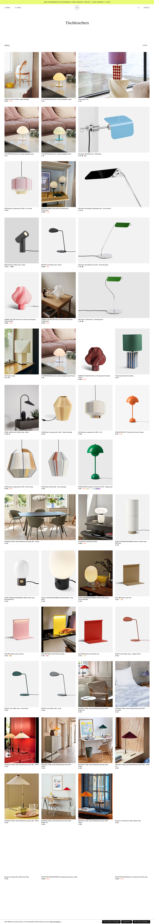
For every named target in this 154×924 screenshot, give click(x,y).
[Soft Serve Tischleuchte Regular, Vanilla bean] (58, 295)
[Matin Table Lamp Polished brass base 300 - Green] (40, 517)
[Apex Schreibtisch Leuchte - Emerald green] (114, 240)
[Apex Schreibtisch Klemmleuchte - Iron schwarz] (114, 184)
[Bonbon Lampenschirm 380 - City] (95, 408)
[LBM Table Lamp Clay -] (132, 573)
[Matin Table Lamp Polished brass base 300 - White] (21, 740)
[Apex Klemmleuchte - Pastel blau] (114, 130)
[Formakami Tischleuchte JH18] (95, 517)
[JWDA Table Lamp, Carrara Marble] (95, 573)
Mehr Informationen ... (56, 921)
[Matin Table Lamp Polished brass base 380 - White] (21, 796)
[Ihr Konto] (138, 7)
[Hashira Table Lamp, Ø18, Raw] (132, 517)
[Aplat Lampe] (21, 351)
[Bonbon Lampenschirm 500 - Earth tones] (21, 462)
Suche (19, 7)
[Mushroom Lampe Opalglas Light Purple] (58, 351)
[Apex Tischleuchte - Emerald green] (114, 295)
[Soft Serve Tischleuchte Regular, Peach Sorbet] (21, 295)
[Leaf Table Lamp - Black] (58, 240)
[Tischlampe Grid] (114, 75)
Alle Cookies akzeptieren (141, 922)
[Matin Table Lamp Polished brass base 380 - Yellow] (95, 796)
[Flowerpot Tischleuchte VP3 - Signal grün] (95, 462)
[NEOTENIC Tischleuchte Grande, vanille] (77, 853)
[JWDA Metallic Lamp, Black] (58, 573)
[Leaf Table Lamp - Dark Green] (21, 684)
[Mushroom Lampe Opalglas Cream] (58, 75)
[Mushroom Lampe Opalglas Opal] (21, 130)
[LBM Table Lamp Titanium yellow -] (58, 629)
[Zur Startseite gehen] (77, 7)
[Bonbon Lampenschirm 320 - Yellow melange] (58, 408)
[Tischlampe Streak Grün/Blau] (132, 351)
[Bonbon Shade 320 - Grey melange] (58, 462)
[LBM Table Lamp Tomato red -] (95, 629)
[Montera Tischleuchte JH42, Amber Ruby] (132, 796)
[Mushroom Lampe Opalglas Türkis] (58, 130)
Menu (8, 7)
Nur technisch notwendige (111, 922)
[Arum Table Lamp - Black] (21, 408)
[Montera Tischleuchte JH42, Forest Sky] (21, 853)
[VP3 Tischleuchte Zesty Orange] (132, 408)
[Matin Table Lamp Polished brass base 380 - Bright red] (58, 796)
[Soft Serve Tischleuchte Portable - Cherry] (95, 351)
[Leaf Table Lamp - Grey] (58, 684)
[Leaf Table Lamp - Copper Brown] (132, 629)
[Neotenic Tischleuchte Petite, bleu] (132, 853)
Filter (145, 45)
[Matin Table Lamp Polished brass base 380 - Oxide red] (132, 740)
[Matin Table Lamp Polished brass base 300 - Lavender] (132, 684)
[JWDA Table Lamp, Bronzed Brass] (21, 573)
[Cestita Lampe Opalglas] (21, 75)
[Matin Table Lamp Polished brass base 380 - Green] (95, 740)
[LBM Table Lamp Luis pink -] (21, 629)
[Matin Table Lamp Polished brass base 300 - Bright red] (95, 684)
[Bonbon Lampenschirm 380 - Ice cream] (21, 184)
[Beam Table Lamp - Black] (21, 240)
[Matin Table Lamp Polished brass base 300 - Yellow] (58, 740)
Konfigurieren (127, 922)
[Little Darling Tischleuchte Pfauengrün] (58, 184)
